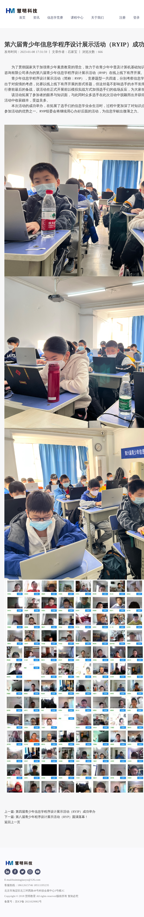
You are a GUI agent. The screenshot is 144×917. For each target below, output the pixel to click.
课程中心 (77, 17)
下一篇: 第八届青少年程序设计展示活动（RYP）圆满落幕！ (46, 817)
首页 (22, 17)
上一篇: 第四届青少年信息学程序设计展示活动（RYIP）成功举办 (49, 811)
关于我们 (97, 17)
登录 (136, 17)
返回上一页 (12, 822)
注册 (122, 17)
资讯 (36, 17)
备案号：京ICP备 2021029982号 (23, 901)
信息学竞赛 (55, 17)
